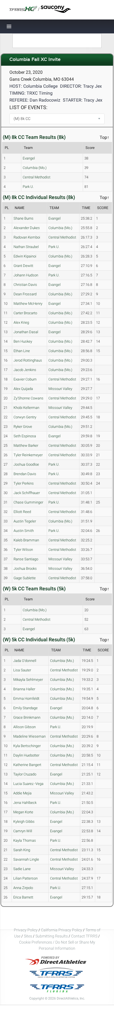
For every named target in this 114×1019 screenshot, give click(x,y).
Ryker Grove (23, 426)
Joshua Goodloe (26, 464)
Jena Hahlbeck (25, 803)
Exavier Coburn (25, 379)
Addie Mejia (22, 793)
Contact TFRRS (84, 936)
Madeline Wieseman (29, 736)
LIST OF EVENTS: (28, 107)
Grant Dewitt (23, 266)
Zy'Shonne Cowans (28, 398)
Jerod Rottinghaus (28, 360)
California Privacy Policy (61, 930)
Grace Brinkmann (26, 717)
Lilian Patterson (25, 878)
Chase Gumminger (28, 502)
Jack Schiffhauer (27, 493)
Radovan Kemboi (27, 237)
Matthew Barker (26, 445)
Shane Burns (23, 218)
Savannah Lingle (26, 859)
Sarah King (21, 850)
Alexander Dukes (27, 228)
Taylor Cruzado (24, 774)
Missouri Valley (60, 389)
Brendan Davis (25, 474)
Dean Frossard (25, 294)
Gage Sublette (25, 578)
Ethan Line (22, 351)
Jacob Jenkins (25, 370)
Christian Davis (25, 285)
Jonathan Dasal (26, 332)
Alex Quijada (23, 389)
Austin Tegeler (25, 521)
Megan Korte (23, 812)
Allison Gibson (24, 727)
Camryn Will (22, 831)
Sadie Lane (22, 869)
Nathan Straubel (26, 247)
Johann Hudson (26, 275)
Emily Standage (25, 708)
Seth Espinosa (25, 436)
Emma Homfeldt (26, 698)
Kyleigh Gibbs (24, 821)
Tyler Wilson (23, 549)
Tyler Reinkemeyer (28, 455)
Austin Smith (24, 531)
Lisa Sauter (22, 670)
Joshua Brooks (25, 568)
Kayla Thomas (24, 840)
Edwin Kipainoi (25, 256)
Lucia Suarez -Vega (28, 784)
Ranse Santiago (26, 559)
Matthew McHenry (28, 303)
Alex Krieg (21, 322)
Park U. (28, 187)
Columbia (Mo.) (34, 168)
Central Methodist (36, 177)
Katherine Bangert (27, 765)
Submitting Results (51, 936)
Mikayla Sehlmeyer (28, 679)
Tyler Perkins (24, 483)
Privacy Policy (26, 930)
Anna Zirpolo (23, 888)
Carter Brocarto (25, 313)
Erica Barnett (23, 897)
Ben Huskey (23, 341)
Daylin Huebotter (26, 755)
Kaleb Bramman (26, 540)
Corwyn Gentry (25, 417)
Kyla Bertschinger (27, 746)
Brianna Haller (24, 689)
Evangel (29, 158)
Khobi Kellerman (26, 408)
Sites (28, 936)
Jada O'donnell (24, 661)
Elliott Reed (22, 512)
